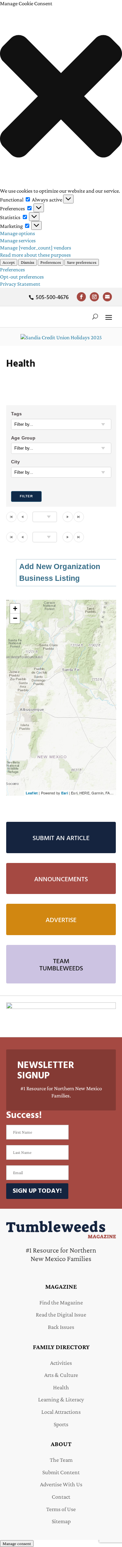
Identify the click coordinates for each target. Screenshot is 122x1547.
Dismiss (27, 262)
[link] (81, 296)
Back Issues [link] (61, 1327)
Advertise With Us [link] (61, 1484)
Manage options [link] (17, 233)
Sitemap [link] (61, 1521)
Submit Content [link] (61, 1472)
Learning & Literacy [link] (61, 1399)
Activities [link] (61, 1363)
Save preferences (81, 262)
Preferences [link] (12, 269)
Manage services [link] (18, 240)
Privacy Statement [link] (20, 284)
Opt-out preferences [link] (22, 277)
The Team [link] (61, 1460)
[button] (61, 97)
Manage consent (17, 1543)
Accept (9, 262)
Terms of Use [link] (61, 1509)
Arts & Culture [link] (61, 1375)
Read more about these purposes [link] (35, 255)
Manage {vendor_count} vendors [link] (35, 248)
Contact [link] (61, 1496)
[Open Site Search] (95, 316)
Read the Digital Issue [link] (61, 1314)
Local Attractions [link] (61, 1412)
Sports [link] (61, 1424)
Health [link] (61, 1387)
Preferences (50, 262)
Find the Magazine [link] (61, 1302)
